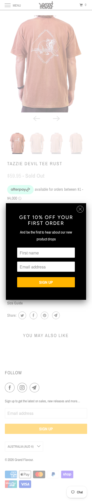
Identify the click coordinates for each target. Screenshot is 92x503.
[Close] (80, 209)
